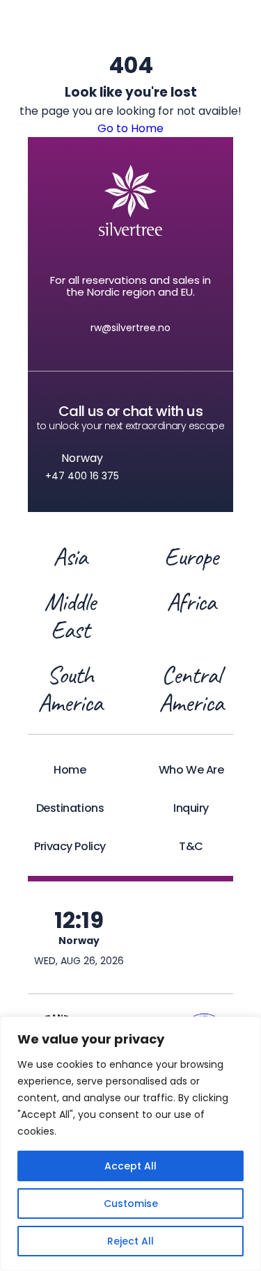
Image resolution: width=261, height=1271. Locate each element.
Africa (191, 603)
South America (70, 689)
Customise (131, 1203)
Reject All (130, 1241)
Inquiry (191, 808)
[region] (130, 1143)
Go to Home (130, 128)
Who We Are (191, 770)
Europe (191, 556)
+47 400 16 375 (82, 476)
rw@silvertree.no (130, 328)
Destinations (70, 808)
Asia (70, 556)
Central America (191, 689)
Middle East (70, 616)
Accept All (130, 1166)
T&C (191, 846)
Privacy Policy (69, 846)
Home (70, 770)
